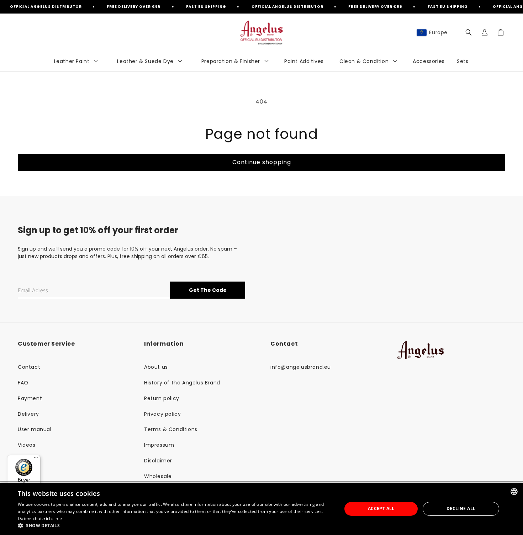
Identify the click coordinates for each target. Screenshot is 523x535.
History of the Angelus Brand (182, 382)
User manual (35, 429)
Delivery (28, 414)
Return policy (161, 398)
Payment (30, 398)
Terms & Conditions (170, 429)
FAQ (23, 382)
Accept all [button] (381, 508)
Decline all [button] (461, 508)
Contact (29, 367)
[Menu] (36, 459)
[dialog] (261, 509)
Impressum (159, 445)
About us (156, 367)
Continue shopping (261, 162)
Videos (27, 445)
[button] (468, 32)
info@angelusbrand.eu (300, 367)
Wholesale (157, 476)
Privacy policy (162, 414)
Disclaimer (158, 460)
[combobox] (514, 491)
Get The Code (208, 290)
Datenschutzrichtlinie (40, 518)
